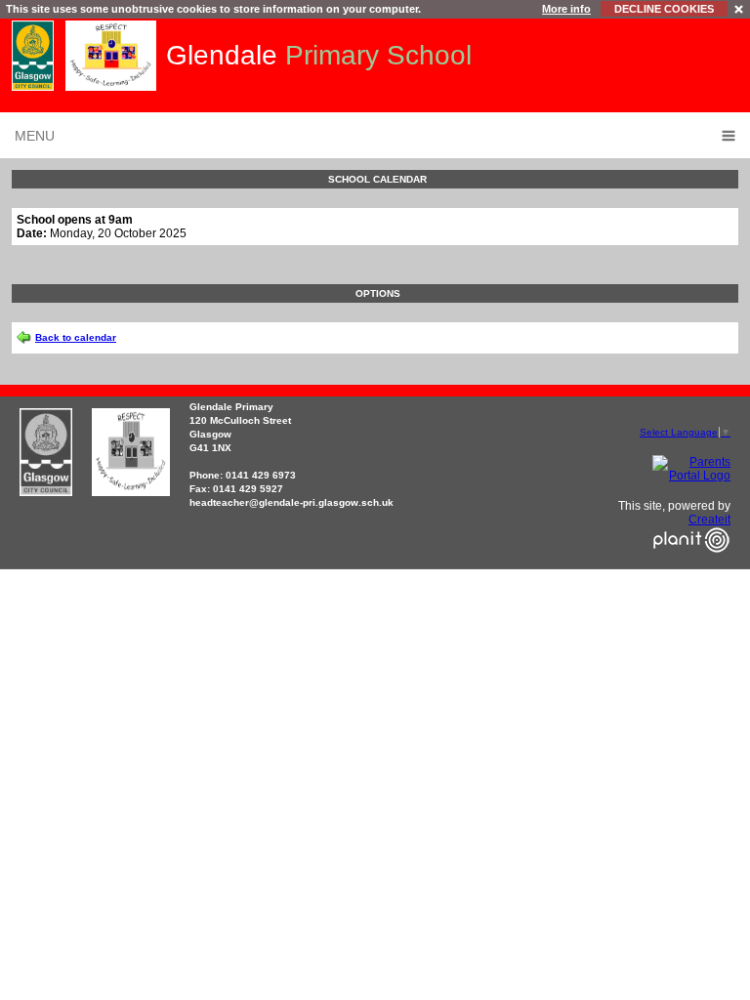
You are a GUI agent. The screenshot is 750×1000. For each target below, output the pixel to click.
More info (566, 9)
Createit (709, 519)
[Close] (739, 8)
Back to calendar (75, 337)
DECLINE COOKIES (664, 9)
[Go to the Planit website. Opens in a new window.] (691, 564)
